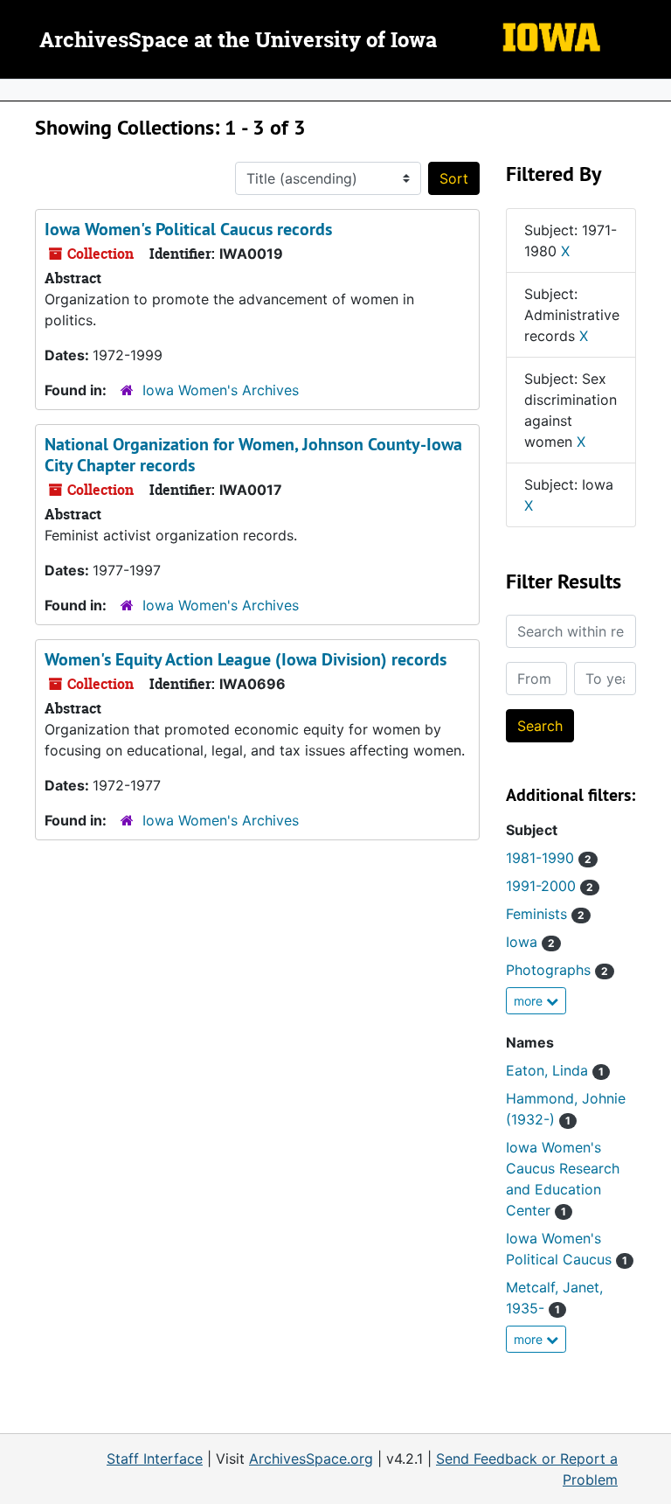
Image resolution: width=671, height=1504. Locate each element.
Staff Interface (155, 1458)
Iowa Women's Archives (220, 390)
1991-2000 (549, 886)
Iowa (530, 941)
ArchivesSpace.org (311, 1458)
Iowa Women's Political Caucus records (188, 229)
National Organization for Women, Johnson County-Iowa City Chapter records (253, 455)
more (530, 1000)
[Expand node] (653, 90)
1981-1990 (548, 858)
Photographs (557, 969)
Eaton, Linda (555, 1070)
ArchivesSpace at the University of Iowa (238, 41)
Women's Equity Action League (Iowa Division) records (245, 659)
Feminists (545, 914)
